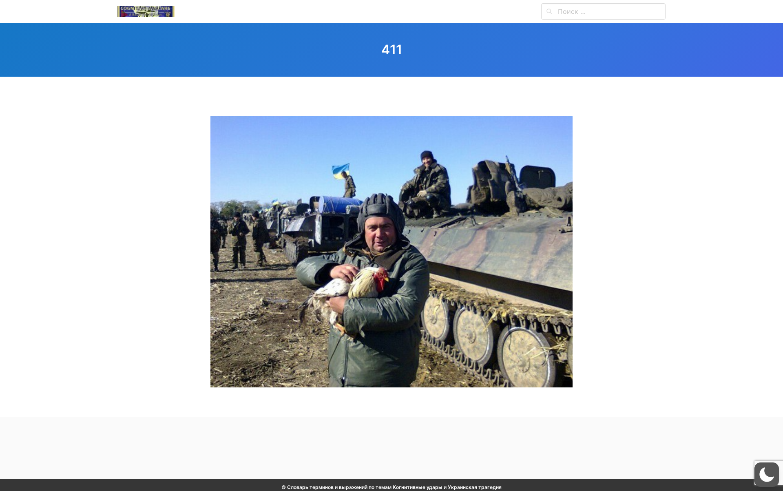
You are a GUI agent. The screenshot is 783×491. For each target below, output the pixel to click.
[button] (766, 474)
